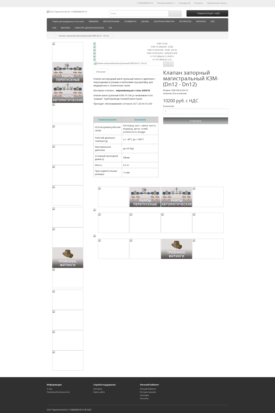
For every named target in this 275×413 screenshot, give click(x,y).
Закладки (144, 395)
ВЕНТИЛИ (65, 27)
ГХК (110, 27)
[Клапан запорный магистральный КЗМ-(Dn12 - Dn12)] (126, 63)
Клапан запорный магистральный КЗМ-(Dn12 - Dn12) (84, 35)
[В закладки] (165, 64)
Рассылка (144, 398)
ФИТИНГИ (201, 21)
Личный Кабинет (148, 389)
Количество (168, 106)
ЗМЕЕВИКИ (93, 21)
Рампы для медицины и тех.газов (68, 21)
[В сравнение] (171, 64)
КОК (54, 27)
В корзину (195, 120)
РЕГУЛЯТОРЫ (185, 21)
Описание (101, 71)
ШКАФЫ (145, 21)
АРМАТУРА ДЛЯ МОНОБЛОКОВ (89, 27)
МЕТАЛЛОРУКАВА (111, 21)
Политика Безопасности (58, 392)
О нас (49, 389)
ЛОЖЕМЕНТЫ (130, 21)
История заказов (148, 392)
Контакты (97, 389)
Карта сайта (99, 392)
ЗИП (213, 21)
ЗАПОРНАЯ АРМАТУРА (164, 21)
